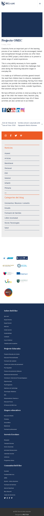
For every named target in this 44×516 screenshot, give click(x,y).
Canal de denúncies (9, 495)
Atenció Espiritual (9, 488)
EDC (5, 395)
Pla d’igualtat (8, 367)
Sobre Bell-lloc (11, 311)
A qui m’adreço (8, 340)
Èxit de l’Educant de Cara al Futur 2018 (9, 124)
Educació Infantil (8, 415)
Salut (7, 228)
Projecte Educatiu (12, 348)
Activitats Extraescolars (10, 450)
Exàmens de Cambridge (10, 388)
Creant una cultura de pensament (13, 364)
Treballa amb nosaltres (10, 343)
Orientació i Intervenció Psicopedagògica (15, 378)
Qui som (6, 316)
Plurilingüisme (8, 384)
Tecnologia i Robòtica (10, 391)
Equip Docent (7, 323)
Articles (8, 158)
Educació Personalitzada (11, 357)
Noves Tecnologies (12, 223)
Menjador (6, 440)
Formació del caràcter (10, 361)
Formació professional (10, 429)
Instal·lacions (8, 330)
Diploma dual (8, 381)
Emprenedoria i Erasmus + (11, 398)
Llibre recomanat (11, 218)
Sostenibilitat (8, 333)
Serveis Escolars (11, 434)
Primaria (8, 188)
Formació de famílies (13, 213)
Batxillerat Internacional (11, 374)
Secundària (7, 422)
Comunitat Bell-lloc (13, 465)
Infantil (7, 183)
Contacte (6, 336)
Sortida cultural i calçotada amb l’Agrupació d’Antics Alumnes (29, 124)
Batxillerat (9, 163)
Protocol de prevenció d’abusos (13, 371)
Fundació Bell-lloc (9, 474)
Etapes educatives (12, 410)
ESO (6, 173)
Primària (6, 419)
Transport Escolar (9, 443)
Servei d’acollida (8, 447)
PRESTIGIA (26, 514)
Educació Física (8, 401)
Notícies (6, 326)
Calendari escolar (9, 453)
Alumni (7, 153)
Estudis (7, 208)
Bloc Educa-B (7, 491)
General (8, 178)
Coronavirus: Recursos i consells (17, 203)
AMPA (5, 478)
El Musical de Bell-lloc (10, 405)
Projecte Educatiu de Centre (12, 354)
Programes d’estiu (9, 460)
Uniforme (6, 457)
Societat (6, 471)
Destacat (8, 168)
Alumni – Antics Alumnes (11, 481)
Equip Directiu (8, 319)
